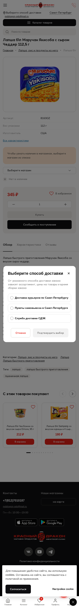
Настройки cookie (62, 589)
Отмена (20, 332)
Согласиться (18, 589)
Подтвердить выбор (50, 332)
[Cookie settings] (73, 602)
